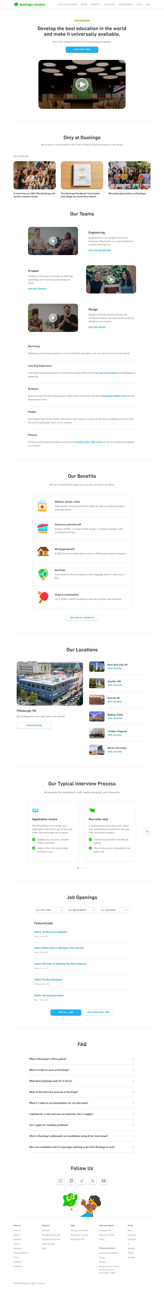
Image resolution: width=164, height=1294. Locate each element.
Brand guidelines (20, 1253)
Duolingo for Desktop (79, 1230)
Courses (16, 1230)
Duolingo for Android (79, 1235)
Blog (130, 1230)
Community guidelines (108, 1253)
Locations (109, 4)
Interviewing (126, 4)
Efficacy (16, 1244)
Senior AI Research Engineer (50, 931)
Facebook (132, 1239)
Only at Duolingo (67, 4)
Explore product (37, 289)
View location (115, 668)
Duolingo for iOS (77, 1239)
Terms (102, 1257)
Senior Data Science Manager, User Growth (59, 947)
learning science (108, 372)
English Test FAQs (106, 1235)
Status (102, 1239)
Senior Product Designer (48, 979)
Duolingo (45, 1230)
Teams (84, 4)
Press (15, 1257)
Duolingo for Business (51, 1239)
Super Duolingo (48, 1244)
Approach (17, 1239)
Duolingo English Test (114, 395)
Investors (17, 1262)
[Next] (147, 831)
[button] (82, 84)
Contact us (17, 1266)
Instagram (132, 1235)
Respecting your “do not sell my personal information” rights (109, 1269)
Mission (16, 1235)
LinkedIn (131, 1257)
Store (44, 1248)
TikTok (130, 1253)
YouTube (131, 1248)
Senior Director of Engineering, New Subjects (60, 963)
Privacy (102, 1262)
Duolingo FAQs (105, 1230)
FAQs (147, 4)
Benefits (95, 4)
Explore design (97, 327)
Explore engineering (100, 250)
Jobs (138, 4)
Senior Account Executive (49, 995)
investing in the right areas (87, 441)
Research (17, 1248)
